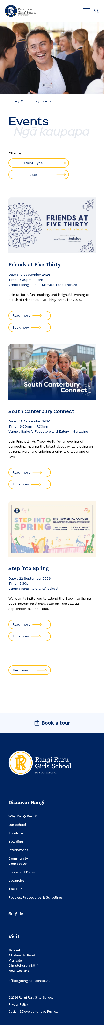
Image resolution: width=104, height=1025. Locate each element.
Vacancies (16, 880)
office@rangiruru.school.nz (29, 981)
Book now (20, 327)
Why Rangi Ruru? (22, 816)
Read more (21, 315)
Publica (52, 1011)
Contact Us (17, 863)
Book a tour (55, 723)
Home (12, 101)
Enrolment (17, 833)
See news (20, 670)
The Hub (15, 889)
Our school (17, 824)
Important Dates (21, 872)
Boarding (15, 841)
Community (29, 101)
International (18, 850)
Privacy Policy (18, 1004)
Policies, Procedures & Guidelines (35, 897)
